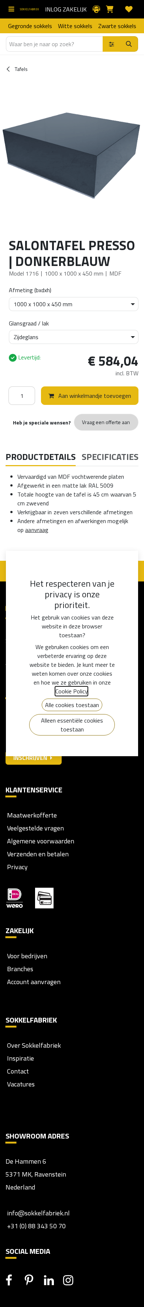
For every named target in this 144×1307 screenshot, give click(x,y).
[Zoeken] (129, 44)
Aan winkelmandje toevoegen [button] (94, 395)
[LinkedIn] (53, 1280)
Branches (19, 969)
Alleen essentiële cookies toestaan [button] (72, 725)
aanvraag (36, 529)
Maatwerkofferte (32, 815)
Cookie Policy (71, 691)
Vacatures (20, 1084)
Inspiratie (20, 1058)
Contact (17, 1071)
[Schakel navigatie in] (13, 9)
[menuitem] (30, 25)
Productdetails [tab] (41, 456)
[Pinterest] (33, 1280)
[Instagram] (72, 1280)
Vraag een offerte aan (106, 422)
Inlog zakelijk (66, 9)
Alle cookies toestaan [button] (72, 704)
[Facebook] (14, 1280)
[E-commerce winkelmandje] (112, 9)
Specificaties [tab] (110, 456)
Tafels (21, 69)
